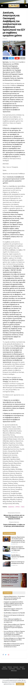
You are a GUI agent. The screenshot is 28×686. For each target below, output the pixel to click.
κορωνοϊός (11, 506)
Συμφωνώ (20, 684)
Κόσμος (18, 668)
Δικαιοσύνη (4, 668)
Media (23, 668)
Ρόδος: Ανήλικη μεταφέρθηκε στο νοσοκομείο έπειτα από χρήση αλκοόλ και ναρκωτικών (14, 620)
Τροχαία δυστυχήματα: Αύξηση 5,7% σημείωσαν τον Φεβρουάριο (17, 548)
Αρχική (4, 667)
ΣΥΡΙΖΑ (17, 506)
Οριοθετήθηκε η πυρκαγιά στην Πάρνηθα (14, 612)
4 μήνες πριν (15, 552)
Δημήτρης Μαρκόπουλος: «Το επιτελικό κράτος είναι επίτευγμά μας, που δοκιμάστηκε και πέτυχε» (14, 598)
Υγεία (22, 506)
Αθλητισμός (14, 670)
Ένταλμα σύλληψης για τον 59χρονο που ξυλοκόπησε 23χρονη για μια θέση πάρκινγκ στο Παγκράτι (14, 640)
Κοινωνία (22, 667)
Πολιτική (10, 667)
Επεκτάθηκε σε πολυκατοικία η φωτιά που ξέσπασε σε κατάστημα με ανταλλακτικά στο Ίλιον (14, 645)
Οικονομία (15, 667)
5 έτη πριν (5, 38)
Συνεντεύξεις (12, 668)
